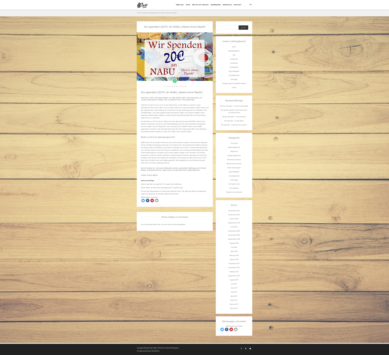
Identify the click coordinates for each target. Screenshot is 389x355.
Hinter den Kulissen (234, 168)
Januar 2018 (234, 259)
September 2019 (234, 223)
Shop (188, 5)
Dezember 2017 (234, 263)
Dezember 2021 (234, 211)
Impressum (227, 5)
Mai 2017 (234, 292)
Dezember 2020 (234, 215)
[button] (143, 200)
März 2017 (234, 300)
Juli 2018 (234, 247)
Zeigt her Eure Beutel (234, 192)
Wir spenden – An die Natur (234, 121)
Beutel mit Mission (200, 5)
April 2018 (234, 251)
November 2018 (234, 235)
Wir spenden (144, 13)
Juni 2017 (234, 288)
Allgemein (234, 151)
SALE (234, 47)
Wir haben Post (234, 184)
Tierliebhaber (234, 67)
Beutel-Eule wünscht (234, 164)
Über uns (180, 5)
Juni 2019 (234, 227)
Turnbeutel (234, 63)
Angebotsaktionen (234, 155)
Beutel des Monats (234, 160)
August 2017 (234, 280)
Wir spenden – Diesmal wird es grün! (234, 125)
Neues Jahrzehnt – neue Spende (234, 117)
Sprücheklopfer (234, 71)
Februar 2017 (234, 304)
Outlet (234, 87)
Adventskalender (234, 147)
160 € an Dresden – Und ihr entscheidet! (234, 106)
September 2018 (234, 239)
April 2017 (234, 296)
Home (138, 13)
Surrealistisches (234, 75)
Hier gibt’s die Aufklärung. (173, 184)
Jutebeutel (234, 59)
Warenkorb (216, 5)
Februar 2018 (234, 255)
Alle (234, 55)
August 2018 (234, 243)
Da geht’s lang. (177, 188)
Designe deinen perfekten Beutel (234, 83)
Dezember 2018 (234, 231)
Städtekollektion (234, 51)
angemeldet (152, 224)
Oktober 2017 (234, 272)
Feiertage (234, 79)
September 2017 (234, 276)
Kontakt (237, 5)
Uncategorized (234, 176)
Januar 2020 (234, 219)
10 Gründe (234, 143)
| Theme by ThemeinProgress (167, 348)
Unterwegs (234, 180)
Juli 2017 (234, 284)
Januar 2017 (234, 308)
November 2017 (234, 268)
